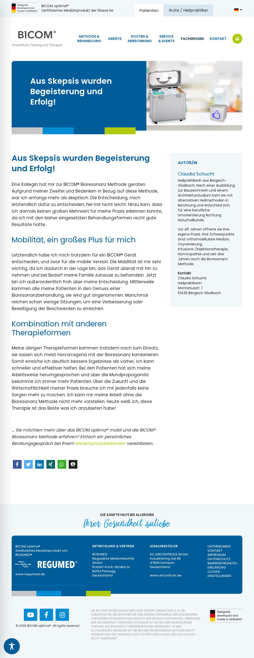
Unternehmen (219, 546)
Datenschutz (219, 559)
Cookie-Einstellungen (219, 574)
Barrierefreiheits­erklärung (223, 565)
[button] (17, 464)
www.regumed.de (30, 574)
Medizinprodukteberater (100, 443)
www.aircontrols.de (165, 575)
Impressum (217, 555)
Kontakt (215, 550)
